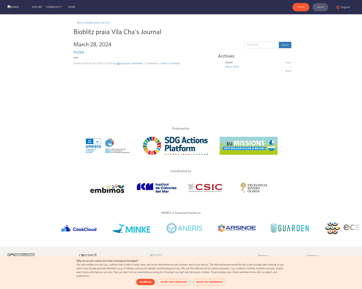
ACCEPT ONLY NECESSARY (173, 282)
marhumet (137, 63)
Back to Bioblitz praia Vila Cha (92, 22)
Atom (288, 71)
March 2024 (232, 67)
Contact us (312, 255)
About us (262, 255)
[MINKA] (13, 7)
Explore (37, 7)
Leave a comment (170, 63)
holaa (79, 52)
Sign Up (301, 7)
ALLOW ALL (146, 282)
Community (54, 7)
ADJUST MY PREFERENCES (209, 282)
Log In (320, 7)
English (345, 7)
